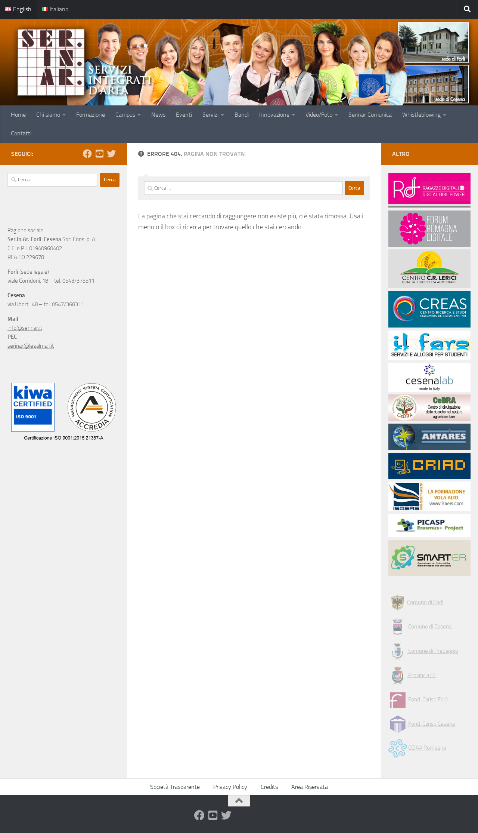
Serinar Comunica (370, 114)
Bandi (242, 114)
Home (18, 114)
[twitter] (111, 153)
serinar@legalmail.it (30, 345)
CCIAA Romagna (426, 747)
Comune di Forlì (425, 602)
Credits (269, 786)
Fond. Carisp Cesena (431, 723)
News (158, 114)
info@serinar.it (24, 328)
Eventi (184, 114)
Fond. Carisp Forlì (427, 699)
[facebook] (87, 153)
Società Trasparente (175, 786)
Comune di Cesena (429, 626)
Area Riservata (309, 786)
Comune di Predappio (432, 651)
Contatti (21, 133)
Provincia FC (421, 675)
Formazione (90, 114)
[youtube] (99, 153)
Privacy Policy (230, 786)
